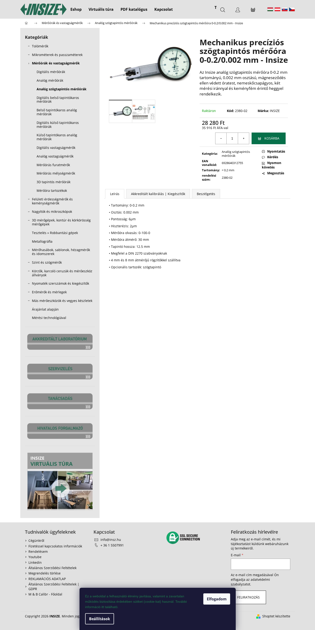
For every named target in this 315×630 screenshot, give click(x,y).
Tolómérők (40, 46)
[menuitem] (76, 9)
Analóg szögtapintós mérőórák (62, 89)
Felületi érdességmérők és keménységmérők (52, 201)
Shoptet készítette (276, 616)
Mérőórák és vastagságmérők (56, 63)
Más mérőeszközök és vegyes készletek (62, 300)
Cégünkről (36, 540)
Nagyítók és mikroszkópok (52, 211)
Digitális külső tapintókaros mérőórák (58, 124)
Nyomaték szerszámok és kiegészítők (60, 283)
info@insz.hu (110, 539)
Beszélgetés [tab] (206, 194)
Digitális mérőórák (51, 72)
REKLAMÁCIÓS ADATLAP (47, 579)
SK (285, 9)
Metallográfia (42, 241)
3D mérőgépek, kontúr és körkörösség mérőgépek (61, 222)
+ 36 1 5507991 (112, 545)
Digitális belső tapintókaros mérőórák (58, 99)
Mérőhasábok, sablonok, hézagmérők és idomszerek (61, 252)
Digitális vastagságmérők (56, 147)
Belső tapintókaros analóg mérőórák (57, 112)
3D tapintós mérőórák (53, 182)
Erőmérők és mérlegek (49, 292)
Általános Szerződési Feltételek (52, 568)
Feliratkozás (248, 597)
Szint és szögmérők (47, 262)
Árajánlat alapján (45, 309)
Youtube (35, 557)
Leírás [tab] (114, 194)
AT (277, 9)
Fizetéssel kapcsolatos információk (55, 546)
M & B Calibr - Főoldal (45, 594)
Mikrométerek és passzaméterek (57, 54)
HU (270, 9)
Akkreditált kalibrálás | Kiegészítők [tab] (158, 194)
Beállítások (99, 618)
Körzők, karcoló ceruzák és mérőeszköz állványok (62, 273)
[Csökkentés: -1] (221, 138)
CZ (292, 9)
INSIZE (275, 110)
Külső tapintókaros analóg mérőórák (57, 137)
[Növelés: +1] (243, 138)
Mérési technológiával (49, 317)
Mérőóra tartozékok (52, 190)
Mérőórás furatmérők (53, 165)
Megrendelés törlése (44, 573)
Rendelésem (38, 551)
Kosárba (271, 138)
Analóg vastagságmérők (55, 156)
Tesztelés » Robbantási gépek (55, 233)
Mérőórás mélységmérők (56, 173)
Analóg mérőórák (50, 80)
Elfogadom (217, 599)
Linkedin (35, 562)
